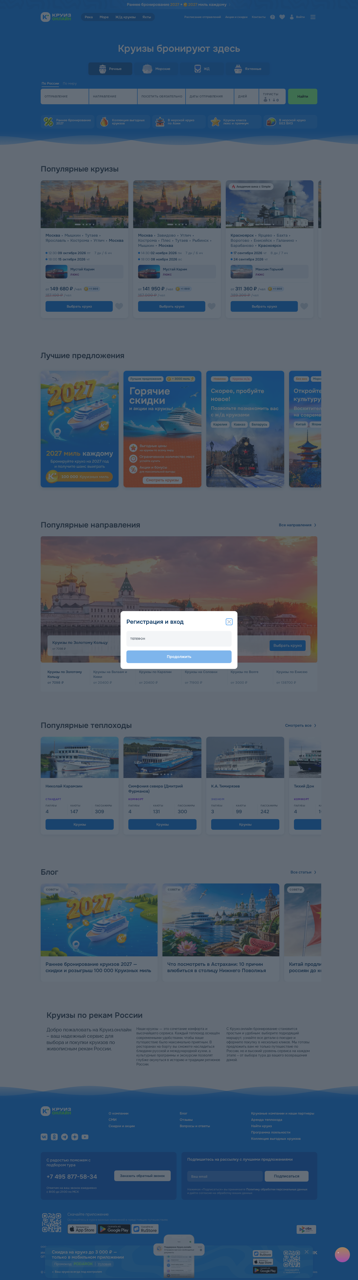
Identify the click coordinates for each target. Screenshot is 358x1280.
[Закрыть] (229, 621)
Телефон (137, 639)
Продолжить (179, 656)
